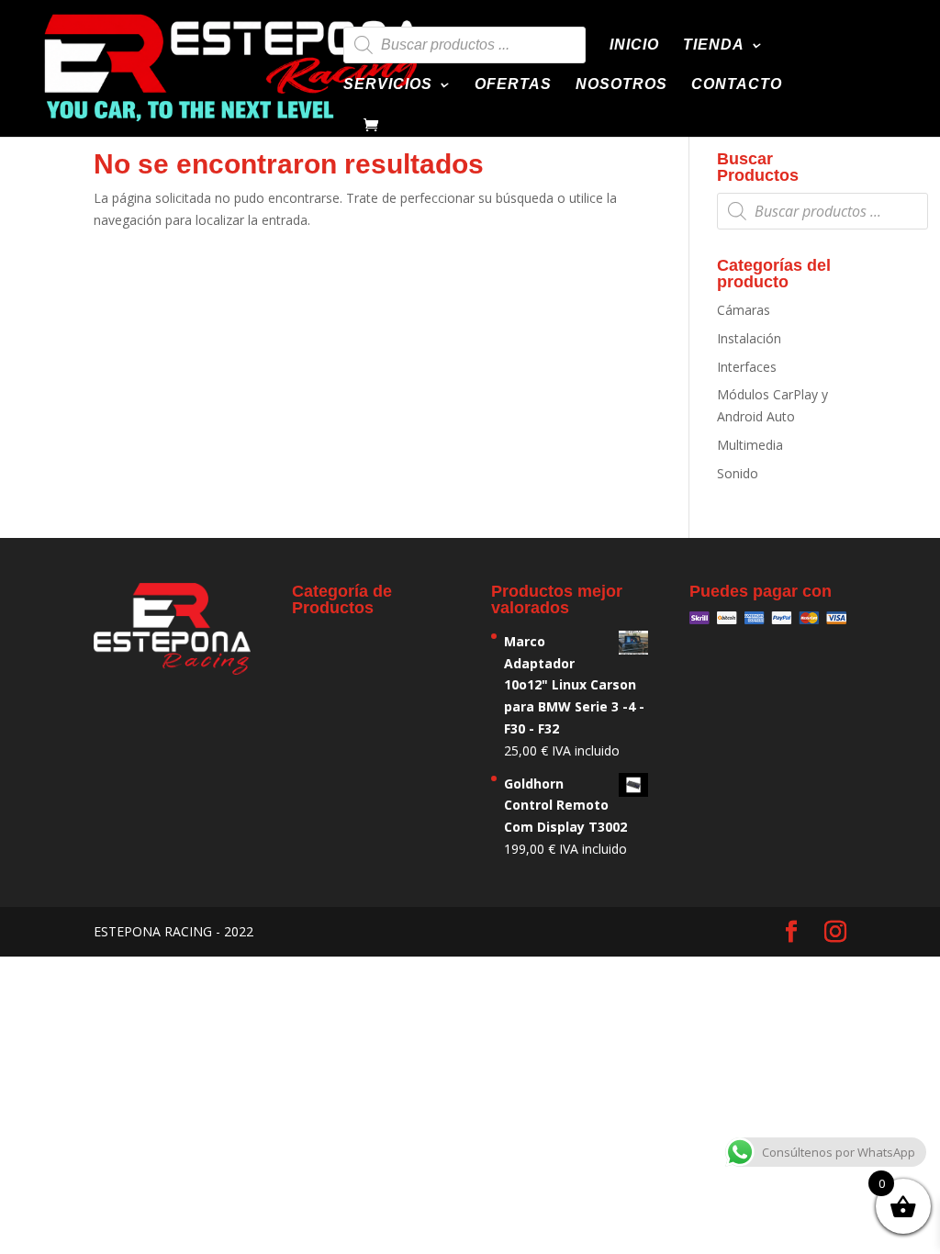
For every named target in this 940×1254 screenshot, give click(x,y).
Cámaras (743, 310)
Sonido (737, 473)
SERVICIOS (387, 85)
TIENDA (713, 45)
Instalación (749, 338)
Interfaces (747, 366)
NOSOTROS (621, 85)
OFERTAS (513, 85)
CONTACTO (736, 85)
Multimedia (750, 444)
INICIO (634, 45)
